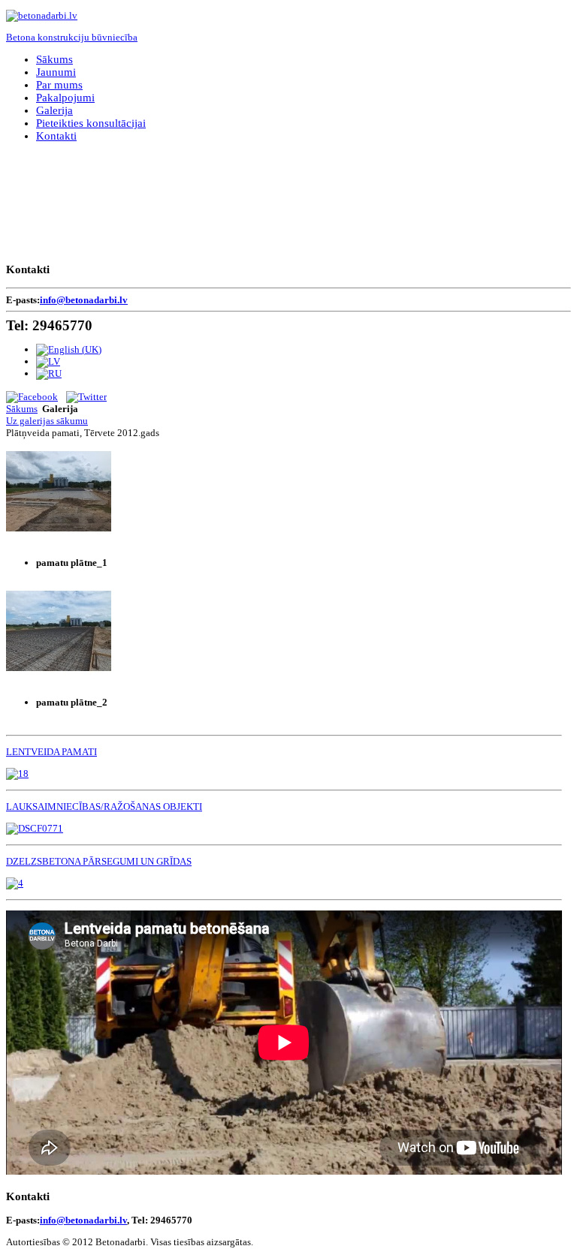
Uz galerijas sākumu (47, 420)
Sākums (22, 408)
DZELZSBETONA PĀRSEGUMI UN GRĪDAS (99, 861)
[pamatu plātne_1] (58, 540)
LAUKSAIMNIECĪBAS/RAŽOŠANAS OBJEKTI (104, 806)
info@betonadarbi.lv (84, 299)
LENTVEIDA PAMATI (51, 751)
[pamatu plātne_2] (58, 680)
